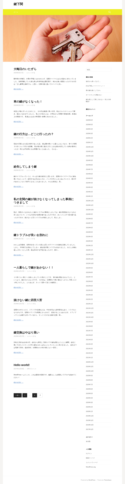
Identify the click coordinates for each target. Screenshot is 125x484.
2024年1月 (89, 196)
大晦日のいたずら (25, 69)
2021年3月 (89, 348)
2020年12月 (90, 362)
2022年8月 (89, 272)
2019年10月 (90, 425)
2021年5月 (89, 339)
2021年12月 (90, 308)
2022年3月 (89, 295)
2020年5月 (89, 393)
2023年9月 (89, 214)
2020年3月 (89, 402)
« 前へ (18, 395)
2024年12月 (90, 147)
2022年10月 (90, 263)
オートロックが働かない (94, 95)
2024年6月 (89, 174)
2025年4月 (89, 129)
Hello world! (22, 365)
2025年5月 (89, 124)
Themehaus (107, 480)
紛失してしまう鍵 (25, 166)
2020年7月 (89, 384)
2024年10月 (90, 156)
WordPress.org (91, 467)
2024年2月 (89, 192)
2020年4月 (89, 398)
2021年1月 (89, 357)
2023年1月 (89, 250)
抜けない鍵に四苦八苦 (28, 300)
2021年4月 (89, 344)
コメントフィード (92, 462)
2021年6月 (89, 335)
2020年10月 (90, 371)
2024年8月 (89, 165)
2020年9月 (89, 375)
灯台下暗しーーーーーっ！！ (95, 86)
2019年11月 (89, 420)
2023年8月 (89, 218)
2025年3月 (89, 133)
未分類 (88, 441)
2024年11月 (89, 151)
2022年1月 (89, 304)
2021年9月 (89, 322)
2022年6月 (89, 281)
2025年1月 (89, 142)
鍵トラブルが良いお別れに (31, 234)
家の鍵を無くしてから (93, 90)
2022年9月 (89, 268)
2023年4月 (89, 236)
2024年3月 (89, 187)
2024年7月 (89, 169)
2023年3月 (89, 241)
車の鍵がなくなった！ (28, 101)
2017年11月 (89, 429)
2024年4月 (89, 183)
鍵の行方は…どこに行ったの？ (34, 134)
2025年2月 (89, 138)
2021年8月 (89, 326)
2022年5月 (89, 286)
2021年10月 (90, 317)
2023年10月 (90, 209)
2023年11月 (89, 205)
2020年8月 (89, 380)
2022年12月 (90, 254)
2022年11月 (89, 259)
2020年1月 (89, 411)
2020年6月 (89, 389)
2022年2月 (89, 299)
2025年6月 (89, 120)
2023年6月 (89, 227)
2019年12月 (90, 416)
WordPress (91, 480)
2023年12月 (90, 201)
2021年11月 (89, 313)
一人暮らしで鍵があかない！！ (34, 267)
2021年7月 (89, 330)
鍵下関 (18, 4)
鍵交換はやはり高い (26, 332)
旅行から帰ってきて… (93, 81)
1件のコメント (31, 369)
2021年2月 (89, 353)
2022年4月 (89, 290)
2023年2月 (89, 245)
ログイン (89, 453)
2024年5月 (89, 178)
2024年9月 (89, 160)
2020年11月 (89, 366)
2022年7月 (89, 277)
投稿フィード (90, 458)
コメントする (30, 73)
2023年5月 (89, 232)
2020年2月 (89, 407)
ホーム (16, 12)
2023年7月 (89, 223)
